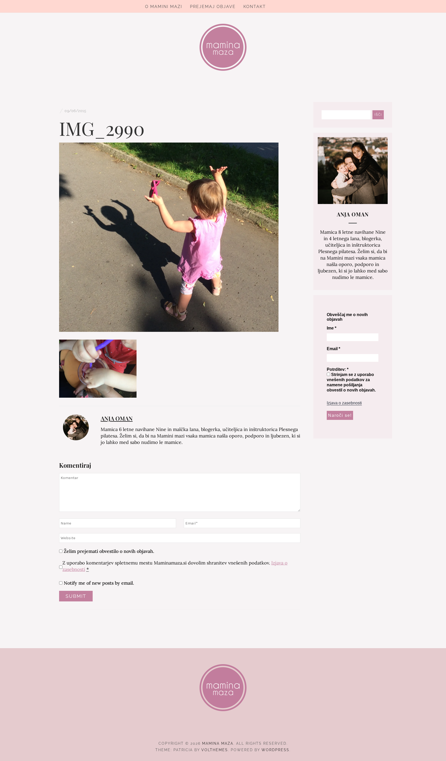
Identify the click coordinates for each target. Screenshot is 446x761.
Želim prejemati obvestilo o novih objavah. (108, 551)
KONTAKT (254, 6)
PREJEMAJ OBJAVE (213, 6)
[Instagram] (223, 729)
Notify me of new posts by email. (99, 583)
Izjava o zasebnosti (344, 403)
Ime (331, 328)
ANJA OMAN (117, 418)
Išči (378, 114)
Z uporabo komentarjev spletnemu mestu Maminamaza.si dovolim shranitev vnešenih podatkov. (175, 566)
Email (333, 349)
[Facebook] (213, 729)
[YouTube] (232, 729)
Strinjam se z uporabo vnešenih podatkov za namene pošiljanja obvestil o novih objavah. (351, 382)
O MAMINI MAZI (163, 6)
